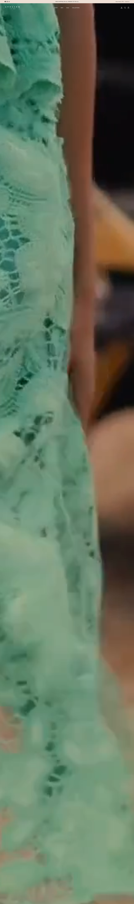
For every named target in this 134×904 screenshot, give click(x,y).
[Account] (121, 8)
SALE (67, 8)
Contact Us (127, 1)
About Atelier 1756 (120, 1)
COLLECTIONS (75, 8)
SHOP (56, 8)
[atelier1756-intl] (12, 8)
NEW (62, 8)
